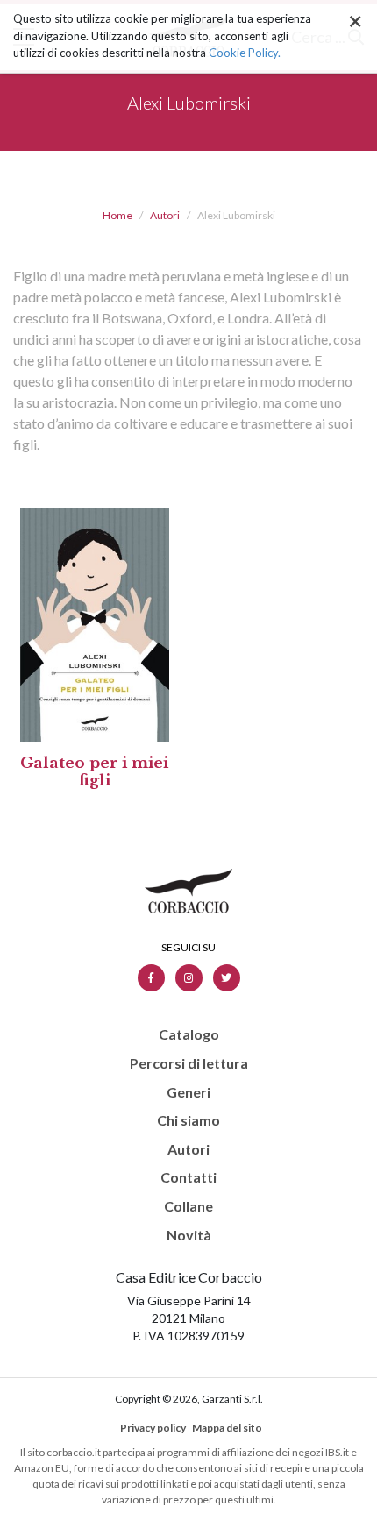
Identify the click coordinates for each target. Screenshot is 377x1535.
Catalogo (189, 1034)
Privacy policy (153, 1427)
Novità (189, 1235)
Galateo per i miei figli (94, 772)
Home (117, 215)
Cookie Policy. (245, 53)
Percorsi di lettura (189, 1063)
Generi (188, 1092)
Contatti (188, 1177)
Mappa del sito (227, 1427)
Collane (188, 1206)
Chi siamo (188, 1120)
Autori (165, 215)
